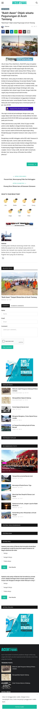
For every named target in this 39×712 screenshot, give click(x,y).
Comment (4, 326)
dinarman (3, 299)
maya (13, 409)
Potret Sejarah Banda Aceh (20, 407)
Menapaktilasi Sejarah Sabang (21, 398)
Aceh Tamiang (5, 9)
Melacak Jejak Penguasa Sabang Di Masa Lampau (25, 389)
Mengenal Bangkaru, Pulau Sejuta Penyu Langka (24, 417)
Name (3, 310)
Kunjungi (31, 164)
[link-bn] (19, 59)
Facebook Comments (17, 305)
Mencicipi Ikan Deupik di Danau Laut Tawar (23, 495)
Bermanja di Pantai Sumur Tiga (21, 485)
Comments (5, 305)
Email (3, 318)
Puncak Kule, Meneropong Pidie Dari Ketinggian (19, 179)
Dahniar (7, 26)
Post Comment (7, 347)
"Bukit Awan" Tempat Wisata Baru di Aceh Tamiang (19, 297)
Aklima (4, 470)
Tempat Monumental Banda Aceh (22, 476)
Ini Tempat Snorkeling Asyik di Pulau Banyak (23, 426)
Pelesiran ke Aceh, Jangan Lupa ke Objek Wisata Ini (25, 504)
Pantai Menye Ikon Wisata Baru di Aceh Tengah (24, 513)
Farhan (14, 420)
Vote (4, 567)
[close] (37, 694)
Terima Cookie (19, 707)
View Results (12, 567)
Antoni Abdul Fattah (17, 392)
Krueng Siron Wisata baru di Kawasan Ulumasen (19, 186)
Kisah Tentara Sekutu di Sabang (21, 683)
